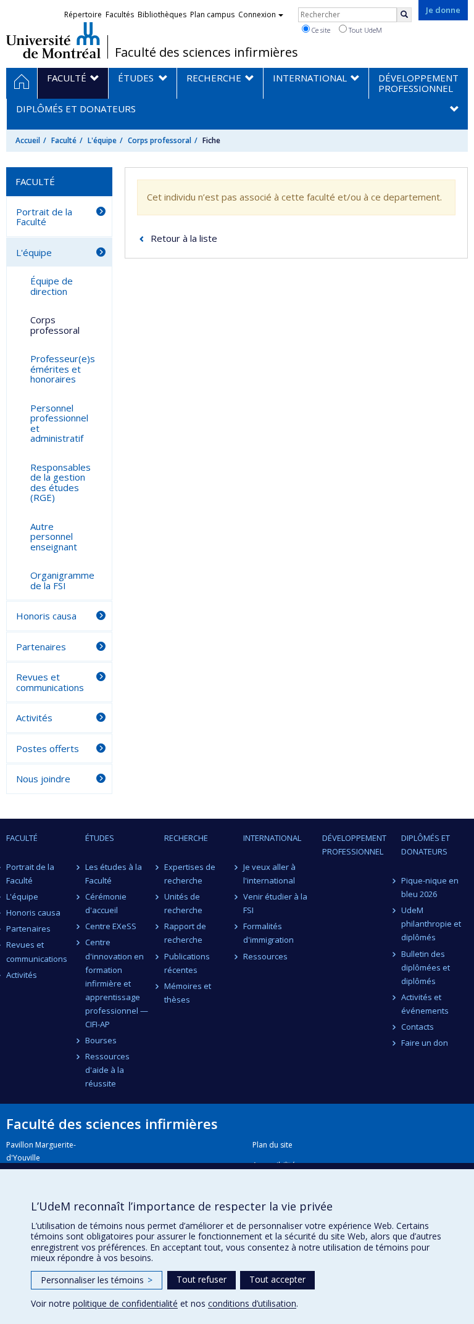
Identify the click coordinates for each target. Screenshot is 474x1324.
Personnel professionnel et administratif (59, 423)
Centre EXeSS (110, 926)
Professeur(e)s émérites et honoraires (62, 368)
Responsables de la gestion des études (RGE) (60, 482)
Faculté (64, 140)
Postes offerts (47, 748)
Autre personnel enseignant (53, 536)
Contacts (417, 1026)
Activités (34, 717)
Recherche (186, 837)
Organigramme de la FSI (62, 580)
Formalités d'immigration (268, 933)
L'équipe (102, 140)
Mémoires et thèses (187, 992)
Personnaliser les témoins (96, 1280)
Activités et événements (425, 1003)
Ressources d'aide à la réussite (107, 1070)
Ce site (320, 30)
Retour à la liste (184, 238)
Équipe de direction (51, 286)
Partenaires (41, 646)
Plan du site (272, 1145)
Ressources (265, 956)
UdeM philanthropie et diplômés (431, 923)
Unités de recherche (183, 903)
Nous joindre (43, 778)
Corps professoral (159, 140)
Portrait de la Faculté (44, 216)
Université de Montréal (53, 40)
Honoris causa (46, 616)
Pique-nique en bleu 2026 (430, 887)
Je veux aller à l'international (269, 873)
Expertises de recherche (189, 873)
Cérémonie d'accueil (106, 903)
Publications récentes (187, 963)
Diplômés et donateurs (425, 844)
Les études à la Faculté (113, 873)
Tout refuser (202, 1279)
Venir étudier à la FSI (275, 903)
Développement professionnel (354, 844)
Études (99, 837)
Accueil (27, 140)
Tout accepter (277, 1279)
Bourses (101, 1040)
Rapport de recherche (185, 933)
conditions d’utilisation (252, 1303)
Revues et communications (50, 682)
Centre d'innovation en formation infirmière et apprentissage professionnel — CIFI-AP (116, 983)
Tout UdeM (364, 30)
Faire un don (424, 1042)
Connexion (257, 14)
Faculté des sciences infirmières (206, 52)
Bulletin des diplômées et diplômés (425, 967)
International (272, 837)
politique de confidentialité (125, 1303)
